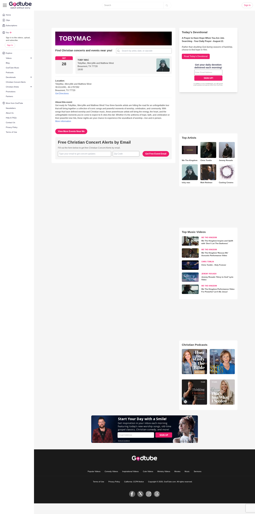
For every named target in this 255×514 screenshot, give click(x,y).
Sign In (10, 45)
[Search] (167, 5)
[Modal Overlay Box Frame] (127, 257)
